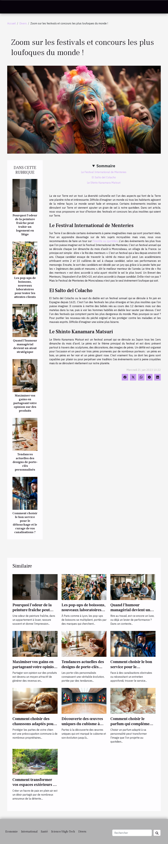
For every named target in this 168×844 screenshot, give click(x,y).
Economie (11, 831)
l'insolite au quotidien (105, 241)
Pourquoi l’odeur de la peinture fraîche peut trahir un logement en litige (25, 224)
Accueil (11, 23)
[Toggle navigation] (9, 7)
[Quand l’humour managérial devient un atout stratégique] (24, 320)
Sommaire (105, 165)
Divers (23, 23)
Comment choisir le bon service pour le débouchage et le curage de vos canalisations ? (24, 522)
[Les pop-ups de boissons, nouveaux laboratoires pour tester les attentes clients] (24, 257)
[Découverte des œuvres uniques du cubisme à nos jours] (84, 700)
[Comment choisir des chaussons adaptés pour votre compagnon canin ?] (35, 700)
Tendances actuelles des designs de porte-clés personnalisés (25, 461)
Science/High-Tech (63, 831)
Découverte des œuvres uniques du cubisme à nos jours (82, 723)
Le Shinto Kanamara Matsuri (103, 182)
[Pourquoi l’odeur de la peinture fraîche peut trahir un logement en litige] (24, 195)
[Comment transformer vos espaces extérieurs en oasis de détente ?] (35, 761)
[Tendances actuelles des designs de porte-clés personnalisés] (24, 434)
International (29, 831)
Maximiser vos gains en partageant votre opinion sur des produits (25, 403)
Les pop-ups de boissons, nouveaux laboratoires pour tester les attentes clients (25, 287)
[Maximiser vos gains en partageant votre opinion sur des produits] (24, 375)
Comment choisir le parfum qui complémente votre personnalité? (132, 723)
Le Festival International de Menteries (103, 172)
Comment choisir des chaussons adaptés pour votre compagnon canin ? (34, 723)
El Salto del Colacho (104, 177)
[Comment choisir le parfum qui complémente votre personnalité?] (133, 700)
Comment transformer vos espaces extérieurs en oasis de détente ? (34, 784)
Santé (44, 831)
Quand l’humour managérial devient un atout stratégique (25, 346)
